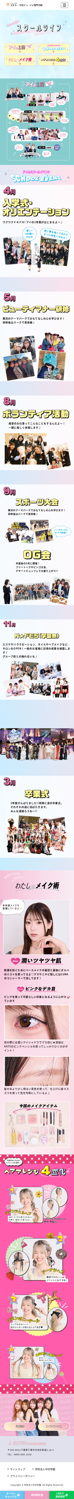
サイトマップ (17, 1469)
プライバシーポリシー (22, 1476)
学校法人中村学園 (45, 1469)
